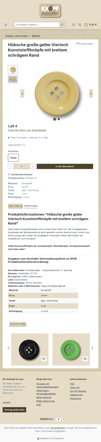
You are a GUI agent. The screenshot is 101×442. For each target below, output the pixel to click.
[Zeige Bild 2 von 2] (59, 119)
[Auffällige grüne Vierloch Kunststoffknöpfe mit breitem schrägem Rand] (71, 350)
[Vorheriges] (22, 93)
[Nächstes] (91, 93)
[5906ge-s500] (56, 93)
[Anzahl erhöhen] (33, 166)
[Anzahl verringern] (10, 166)
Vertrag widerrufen (14, 409)
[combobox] (36, 24)
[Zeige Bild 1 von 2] (55, 119)
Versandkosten (57, 428)
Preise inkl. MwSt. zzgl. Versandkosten (27, 130)
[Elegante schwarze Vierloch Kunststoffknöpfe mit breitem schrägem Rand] (30, 350)
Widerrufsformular (45, 401)
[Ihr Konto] (80, 24)
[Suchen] (62, 24)
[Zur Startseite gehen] (50, 11)
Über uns (74, 387)
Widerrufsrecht (43, 397)
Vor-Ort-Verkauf (78, 391)
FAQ (72, 383)
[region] (50, 93)
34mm (13, 157)
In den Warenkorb (65, 166)
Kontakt (6, 402)
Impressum (75, 398)
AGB (38, 404)
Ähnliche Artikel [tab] (18, 324)
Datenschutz (76, 394)
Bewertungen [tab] (31, 205)
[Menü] (6, 24)
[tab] (15, 205)
